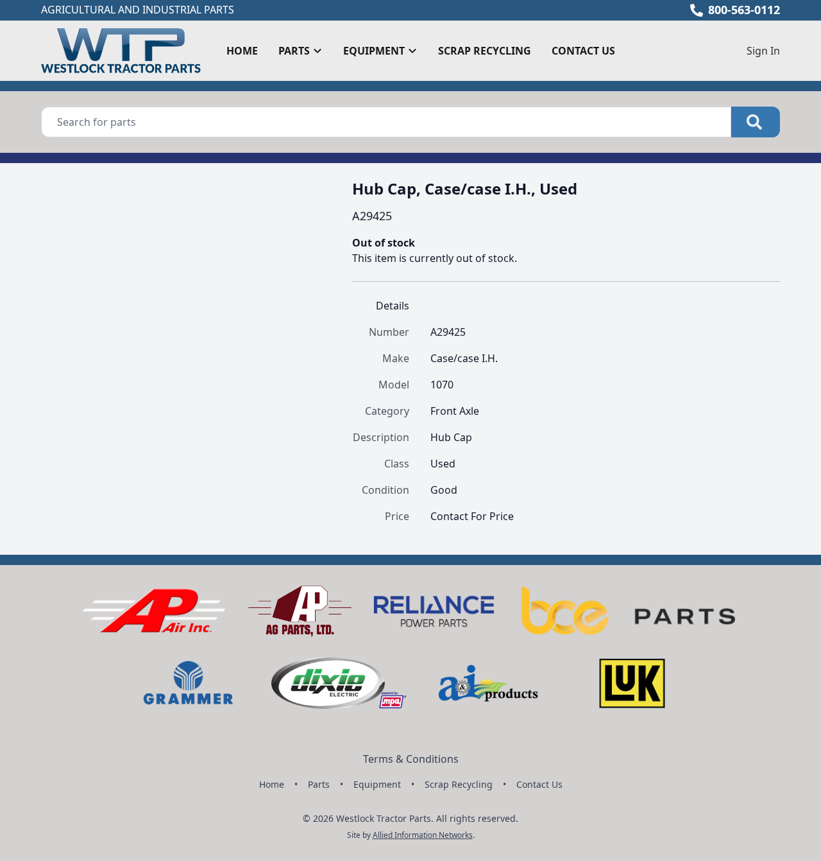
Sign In (763, 51)
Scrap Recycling (484, 51)
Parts (319, 784)
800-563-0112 (744, 9)
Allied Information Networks (423, 835)
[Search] (755, 122)
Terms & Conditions (411, 759)
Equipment (377, 784)
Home (242, 51)
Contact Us (583, 51)
